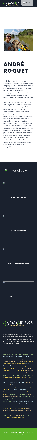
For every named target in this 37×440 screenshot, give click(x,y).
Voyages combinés (18, 297)
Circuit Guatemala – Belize (17, 382)
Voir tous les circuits (12, 175)
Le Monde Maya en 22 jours (23, 373)
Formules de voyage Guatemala (23, 359)
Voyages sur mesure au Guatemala (14, 361)
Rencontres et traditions (18, 264)
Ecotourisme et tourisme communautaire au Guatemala (23, 401)
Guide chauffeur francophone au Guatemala (16, 356)
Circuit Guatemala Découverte (18, 394)
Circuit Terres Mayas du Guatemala (12, 354)
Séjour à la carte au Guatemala (17, 384)
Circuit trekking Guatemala (24, 368)
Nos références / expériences (24, 406)
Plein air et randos (18, 230)
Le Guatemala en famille (16, 415)
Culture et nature (18, 197)
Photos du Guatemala (9, 359)
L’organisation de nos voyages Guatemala (11, 413)
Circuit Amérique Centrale (19, 380)
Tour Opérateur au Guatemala (16, 417)
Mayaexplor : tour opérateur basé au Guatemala (16, 375)
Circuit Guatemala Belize (8, 401)
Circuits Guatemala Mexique (26, 399)
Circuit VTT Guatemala (12, 406)
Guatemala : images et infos (19, 389)
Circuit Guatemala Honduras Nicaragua (13, 370)
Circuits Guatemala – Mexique (27, 354)
